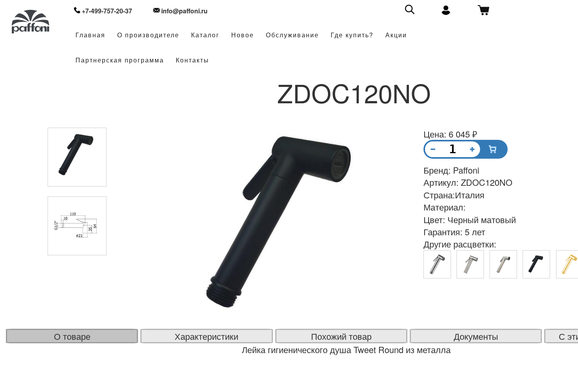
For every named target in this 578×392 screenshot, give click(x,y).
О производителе (148, 35)
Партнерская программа (119, 60)
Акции (396, 35)
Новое (242, 35)
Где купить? (352, 35)
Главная (90, 35)
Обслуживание (292, 35)
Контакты (192, 60)
